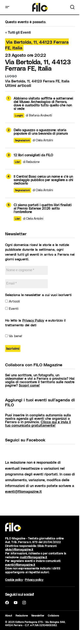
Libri (17, 161)
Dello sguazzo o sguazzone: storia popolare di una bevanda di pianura (41, 131)
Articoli (14, 301)
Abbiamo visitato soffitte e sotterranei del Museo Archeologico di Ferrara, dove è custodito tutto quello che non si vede (43, 103)
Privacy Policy (33, 320)
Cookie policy (14, 579)
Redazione (22, 615)
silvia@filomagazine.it (19, 549)
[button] (7, 7)
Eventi (13, 308)
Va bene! (15, 336)
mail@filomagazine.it (33, 557)
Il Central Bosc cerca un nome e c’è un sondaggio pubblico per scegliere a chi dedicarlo (43, 180)
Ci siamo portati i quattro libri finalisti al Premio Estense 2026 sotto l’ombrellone (43, 208)
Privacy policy (34, 579)
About (8, 615)
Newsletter (38, 615)
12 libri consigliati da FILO (33, 155)
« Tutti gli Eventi (18, 32)
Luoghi (19, 115)
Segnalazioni (22, 140)
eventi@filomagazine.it (23, 491)
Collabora (53, 615)
